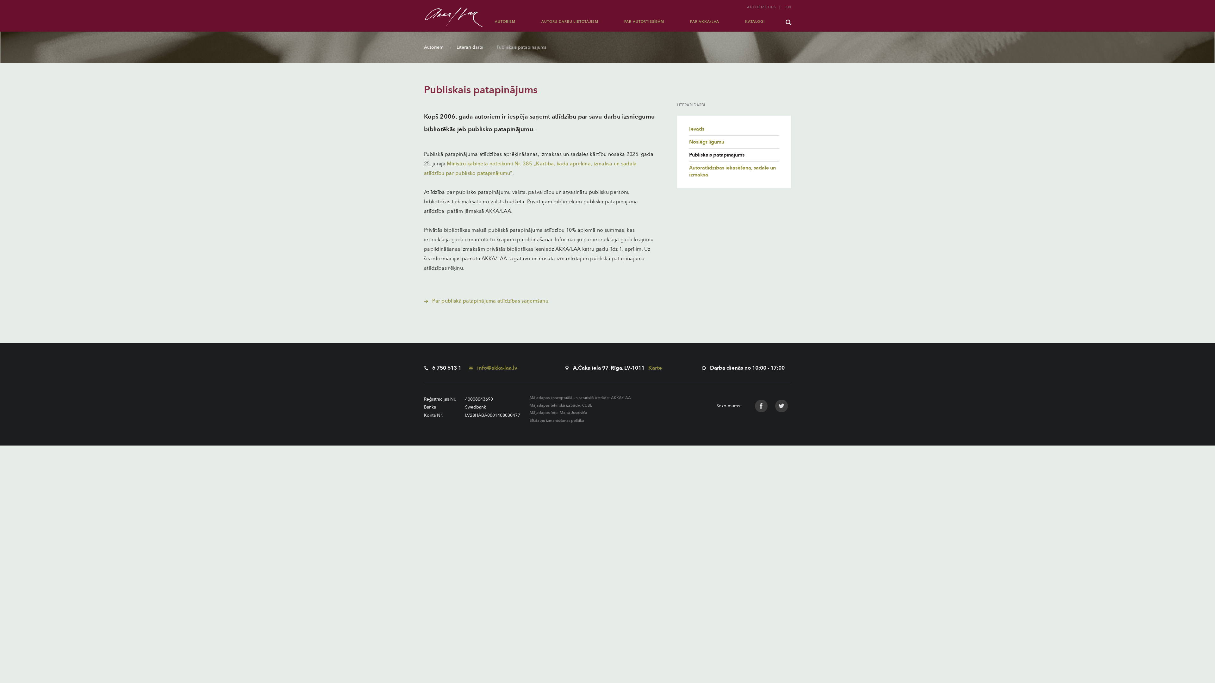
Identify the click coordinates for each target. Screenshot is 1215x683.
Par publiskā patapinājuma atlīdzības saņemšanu (489, 301)
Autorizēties (761, 7)
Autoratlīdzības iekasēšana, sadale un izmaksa (732, 171)
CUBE (587, 405)
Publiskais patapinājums (521, 47)
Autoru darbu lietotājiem (569, 21)
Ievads (696, 129)
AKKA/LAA (621, 397)
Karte (655, 368)
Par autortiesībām (644, 21)
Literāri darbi (470, 47)
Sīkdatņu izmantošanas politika (557, 420)
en (788, 7)
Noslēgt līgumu (706, 141)
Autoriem (505, 21)
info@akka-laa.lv (496, 368)
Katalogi (755, 21)
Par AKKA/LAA (704, 21)
